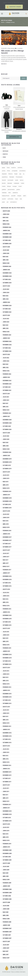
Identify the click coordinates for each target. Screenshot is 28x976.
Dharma (10, 173)
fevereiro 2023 (7, 335)
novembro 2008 (7, 892)
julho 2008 (6, 905)
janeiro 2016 (6, 612)
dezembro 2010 (7, 811)
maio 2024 (5, 295)
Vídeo (4, 157)
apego (3, 167)
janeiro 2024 (6, 302)
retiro (9, 192)
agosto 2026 (6, 211)
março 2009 (6, 879)
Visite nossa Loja (14, 136)
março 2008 (6, 918)
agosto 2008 (6, 902)
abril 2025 (5, 260)
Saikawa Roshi (5, 195)
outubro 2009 (7, 856)
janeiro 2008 (6, 925)
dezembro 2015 (7, 615)
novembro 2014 (7, 657)
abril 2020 (5, 445)
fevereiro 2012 (7, 765)
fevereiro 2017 (7, 569)
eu (23, 173)
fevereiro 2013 (7, 726)
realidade (4, 192)
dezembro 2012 (7, 732)
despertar (4, 173)
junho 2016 (6, 595)
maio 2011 (5, 794)
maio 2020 (5, 442)
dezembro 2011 (7, 772)
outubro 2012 (7, 739)
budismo (13, 167)
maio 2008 (5, 912)
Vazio (16, 199)
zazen (3, 202)
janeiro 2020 (6, 455)
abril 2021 (5, 406)
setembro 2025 (7, 243)
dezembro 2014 (7, 654)
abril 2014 (5, 680)
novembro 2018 (7, 501)
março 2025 (6, 263)
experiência (4, 177)
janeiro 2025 (6, 269)
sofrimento (10, 199)
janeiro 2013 (6, 729)
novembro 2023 (7, 305)
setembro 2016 (7, 586)
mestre (3, 186)
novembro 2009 (7, 853)
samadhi (13, 195)
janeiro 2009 (6, 886)
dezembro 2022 (7, 341)
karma (21, 180)
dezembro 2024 (7, 273)
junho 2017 (6, 556)
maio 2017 (5, 560)
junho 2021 (6, 400)
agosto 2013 (6, 706)
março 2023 (6, 331)
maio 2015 (5, 638)
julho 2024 (6, 289)
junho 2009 (6, 869)
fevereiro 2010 (7, 843)
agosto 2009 (6, 863)
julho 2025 (6, 250)
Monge (9, 186)
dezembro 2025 (7, 233)
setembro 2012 (7, 742)
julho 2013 (6, 710)
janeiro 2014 (6, 690)
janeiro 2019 (6, 494)
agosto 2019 (6, 472)
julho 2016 (6, 592)
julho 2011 (6, 788)
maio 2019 (5, 481)
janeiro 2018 (6, 533)
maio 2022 (5, 364)
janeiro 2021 (6, 416)
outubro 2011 (7, 778)
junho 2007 (6, 948)
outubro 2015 (7, 622)
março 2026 (6, 224)
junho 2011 (6, 791)
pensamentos (11, 189)
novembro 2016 (7, 579)
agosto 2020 (6, 432)
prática (18, 189)
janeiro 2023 (6, 338)
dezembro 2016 (7, 576)
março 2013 (6, 723)
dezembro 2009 (7, 850)
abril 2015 (5, 641)
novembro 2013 (7, 697)
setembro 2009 (7, 860)
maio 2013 (5, 716)
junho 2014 (6, 674)
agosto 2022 (6, 354)
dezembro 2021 (7, 380)
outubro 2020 (7, 426)
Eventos (5, 154)
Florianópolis (19, 177)
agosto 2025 (6, 246)
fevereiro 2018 (7, 530)
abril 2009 (5, 876)
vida (21, 199)
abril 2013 (5, 719)
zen (7, 202)
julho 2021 (6, 396)
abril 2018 (5, 524)
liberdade (9, 183)
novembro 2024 (7, 276)
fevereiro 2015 (7, 648)
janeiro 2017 (6, 573)
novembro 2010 (7, 814)
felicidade (11, 177)
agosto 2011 (6, 785)
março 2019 (6, 488)
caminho (20, 167)
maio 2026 (5, 217)
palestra (4, 189)
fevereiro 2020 (7, 452)
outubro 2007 (7, 935)
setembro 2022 (7, 351)
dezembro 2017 (7, 537)
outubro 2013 (7, 700)
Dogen (16, 173)
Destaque (13, 48)
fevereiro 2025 (7, 266)
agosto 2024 (6, 286)
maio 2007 (5, 951)
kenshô (4, 183)
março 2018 (6, 527)
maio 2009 (5, 873)
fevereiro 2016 (7, 608)
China (8, 170)
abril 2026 (5, 220)
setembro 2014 (7, 664)
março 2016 (6, 605)
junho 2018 (6, 517)
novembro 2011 (7, 775)
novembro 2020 (7, 423)
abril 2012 (5, 759)
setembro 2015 (7, 625)
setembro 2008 (7, 899)
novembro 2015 (7, 618)
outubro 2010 (7, 817)
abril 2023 (5, 328)
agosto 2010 (6, 824)
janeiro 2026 (6, 230)
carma (3, 170)
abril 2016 (5, 602)
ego (20, 173)
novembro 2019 (7, 462)
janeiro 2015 (6, 651)
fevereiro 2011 (7, 804)
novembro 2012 (7, 736)
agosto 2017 (6, 550)
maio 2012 (5, 755)
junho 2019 (6, 478)
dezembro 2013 (7, 693)
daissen (20, 48)
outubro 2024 (7, 279)
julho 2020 (6, 436)
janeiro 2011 (6, 807)
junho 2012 (6, 752)
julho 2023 (6, 318)
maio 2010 (5, 834)
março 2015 (6, 644)
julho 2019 (6, 475)
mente (22, 183)
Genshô (4, 180)
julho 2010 (6, 827)
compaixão (14, 170)
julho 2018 (6, 514)
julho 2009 (6, 866)
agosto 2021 (6, 393)
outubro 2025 (7, 240)
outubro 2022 (7, 348)
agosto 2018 (6, 511)
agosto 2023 (6, 315)
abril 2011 (5, 798)
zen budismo (13, 202)
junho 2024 (6, 292)
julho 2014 (6, 670)
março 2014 (6, 683)
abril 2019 (5, 485)
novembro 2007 (7, 931)
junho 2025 (6, 253)
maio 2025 (5, 256)
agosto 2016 (6, 589)
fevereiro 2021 (7, 413)
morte (20, 186)
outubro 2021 (7, 387)
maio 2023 (5, 325)
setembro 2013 (7, 703)
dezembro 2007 (7, 928)
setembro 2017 (7, 547)
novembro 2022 (7, 344)
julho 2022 (6, 357)
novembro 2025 (7, 237)
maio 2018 (5, 520)
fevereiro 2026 (7, 227)
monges (15, 186)
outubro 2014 (7, 661)
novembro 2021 (7, 383)
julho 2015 (6, 631)
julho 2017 (6, 553)
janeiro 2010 (6, 847)
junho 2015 (6, 635)
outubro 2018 (7, 504)
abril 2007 (5, 954)
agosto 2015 (6, 628)
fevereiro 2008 (7, 922)
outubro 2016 (7, 582)
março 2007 (6, 957)
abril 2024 (5, 299)
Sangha (19, 195)
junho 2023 (6, 321)
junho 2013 (6, 713)
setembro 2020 (7, 429)
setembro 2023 (7, 312)
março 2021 (6, 410)
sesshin (4, 199)
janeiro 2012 (6, 768)
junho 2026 (6, 214)
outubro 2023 (7, 308)
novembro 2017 (7, 540)
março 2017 (6, 566)
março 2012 (6, 762)
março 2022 (6, 370)
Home (2, 22)
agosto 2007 (6, 941)
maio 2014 (5, 677)
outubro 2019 (7, 465)
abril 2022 (5, 367)
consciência (22, 170)
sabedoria (15, 192)
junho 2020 (6, 439)
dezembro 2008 (7, 889)
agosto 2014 (6, 667)
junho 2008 (6, 909)
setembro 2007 (7, 938)
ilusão (16, 180)
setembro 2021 (7, 390)
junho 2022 (6, 361)
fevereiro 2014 (7, 687)
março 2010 (6, 840)
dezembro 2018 (7, 498)
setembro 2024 (7, 282)
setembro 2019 (7, 468)
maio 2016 (5, 599)
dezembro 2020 (7, 419)
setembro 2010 (7, 820)
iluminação (10, 180)
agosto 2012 (6, 745)
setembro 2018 (7, 507)
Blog (9, 48)
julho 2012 (6, 749)
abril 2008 (5, 915)
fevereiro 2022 (7, 374)
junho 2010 (6, 830)
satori (24, 195)
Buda (8, 167)
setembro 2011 (7, 781)
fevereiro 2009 (7, 882)
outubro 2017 (7, 543)
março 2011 (6, 801)
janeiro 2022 (6, 377)
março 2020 (6, 449)
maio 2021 (5, 403)
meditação (16, 183)
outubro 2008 (7, 895)
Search (23, 78)
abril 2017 (5, 563)
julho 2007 (6, 944)
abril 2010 (5, 837)
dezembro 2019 (7, 458)
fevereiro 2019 (7, 491)
